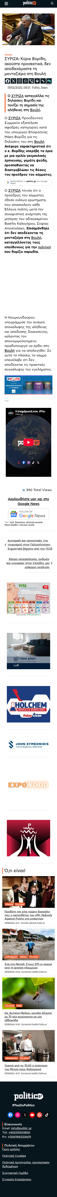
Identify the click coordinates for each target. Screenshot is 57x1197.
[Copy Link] (43, 81)
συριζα (31, 525)
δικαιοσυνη (20, 522)
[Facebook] (7, 81)
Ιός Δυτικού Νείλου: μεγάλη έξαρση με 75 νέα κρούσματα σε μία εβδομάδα (28, 1017)
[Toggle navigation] (6, 3)
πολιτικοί (23, 525)
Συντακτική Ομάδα (15, 1173)
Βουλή (35, 110)
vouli (12, 522)
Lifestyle (9, 904)
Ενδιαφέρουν (11, 957)
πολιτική (44, 247)
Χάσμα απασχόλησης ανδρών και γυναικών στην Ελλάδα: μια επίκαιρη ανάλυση (27, 563)
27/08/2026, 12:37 (12, 1073)
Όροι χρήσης (11, 1149)
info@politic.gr (21, 1128)
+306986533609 (19, 1136)
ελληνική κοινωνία (34, 522)
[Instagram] (19, 81)
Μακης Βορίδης (11, 525)
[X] (13, 81)
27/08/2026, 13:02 (12, 972)
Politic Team (40, 87)
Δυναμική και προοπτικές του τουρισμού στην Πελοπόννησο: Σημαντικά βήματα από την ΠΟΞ (30, 544)
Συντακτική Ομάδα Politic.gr (34, 972)
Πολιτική (8, 54)
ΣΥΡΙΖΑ (17, 96)
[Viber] (31, 81)
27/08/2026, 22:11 (12, 923)
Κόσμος (23, 957)
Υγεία (19, 1005)
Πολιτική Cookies (14, 1156)
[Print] (37, 81)
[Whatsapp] (25, 81)
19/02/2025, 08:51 (19, 87)
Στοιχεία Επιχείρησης (16, 1179)
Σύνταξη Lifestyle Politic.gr (33, 923)
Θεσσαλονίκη (11, 1058)
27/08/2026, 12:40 (12, 1024)
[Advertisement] (28, 285)
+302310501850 (19, 1132)
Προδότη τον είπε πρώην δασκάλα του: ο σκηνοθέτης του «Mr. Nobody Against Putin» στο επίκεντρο (28, 915)
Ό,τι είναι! (20, 904)
